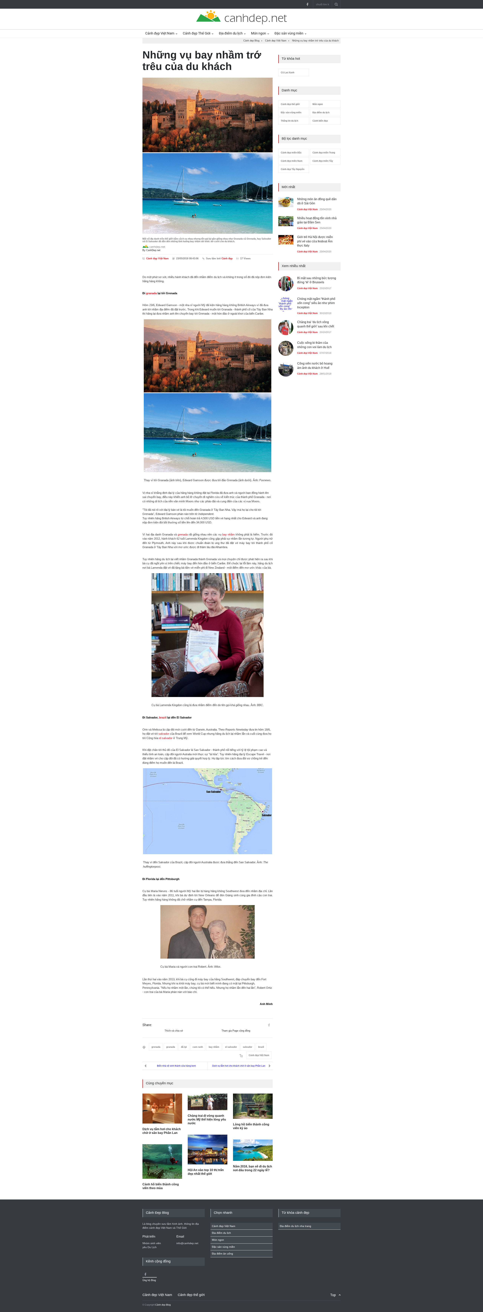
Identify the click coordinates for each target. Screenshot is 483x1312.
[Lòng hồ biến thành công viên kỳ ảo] (253, 1106)
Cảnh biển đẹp (320, 120)
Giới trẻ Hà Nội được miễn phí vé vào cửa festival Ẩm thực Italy (315, 238)
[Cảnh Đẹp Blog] (241, 23)
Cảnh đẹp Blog (163, 1305)
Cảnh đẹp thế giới (290, 104)
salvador (163, 733)
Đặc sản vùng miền (289, 33)
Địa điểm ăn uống (222, 1253)
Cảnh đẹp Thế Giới (196, 33)
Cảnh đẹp (227, 258)
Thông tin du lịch (289, 120)
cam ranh (198, 1047)
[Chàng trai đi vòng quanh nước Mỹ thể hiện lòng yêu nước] (207, 1102)
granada (151, 293)
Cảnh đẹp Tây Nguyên (292, 169)
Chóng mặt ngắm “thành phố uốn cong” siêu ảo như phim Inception (316, 303)
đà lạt (184, 1047)
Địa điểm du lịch (231, 33)
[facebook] (307, 4)
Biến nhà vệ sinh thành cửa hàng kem (176, 1066)
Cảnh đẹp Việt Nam (159, 33)
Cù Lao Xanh (287, 72)
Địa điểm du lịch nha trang (295, 1226)
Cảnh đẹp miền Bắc (291, 152)
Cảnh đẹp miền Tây (322, 161)
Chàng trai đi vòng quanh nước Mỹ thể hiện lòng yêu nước (207, 1119)
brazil (162, 717)
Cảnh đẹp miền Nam (291, 161)
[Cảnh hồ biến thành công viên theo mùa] (162, 1161)
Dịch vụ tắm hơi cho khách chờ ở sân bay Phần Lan (238, 1066)
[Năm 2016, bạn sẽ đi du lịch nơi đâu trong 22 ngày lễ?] (253, 1150)
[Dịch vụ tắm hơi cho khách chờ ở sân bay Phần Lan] (162, 1109)
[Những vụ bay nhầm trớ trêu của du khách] (207, 156)
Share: (147, 1025)
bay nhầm (228, 534)
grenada (183, 534)
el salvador (165, 738)
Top (333, 1295)
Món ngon (258, 33)
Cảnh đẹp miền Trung (323, 152)
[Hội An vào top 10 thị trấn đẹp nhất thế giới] (207, 1149)
